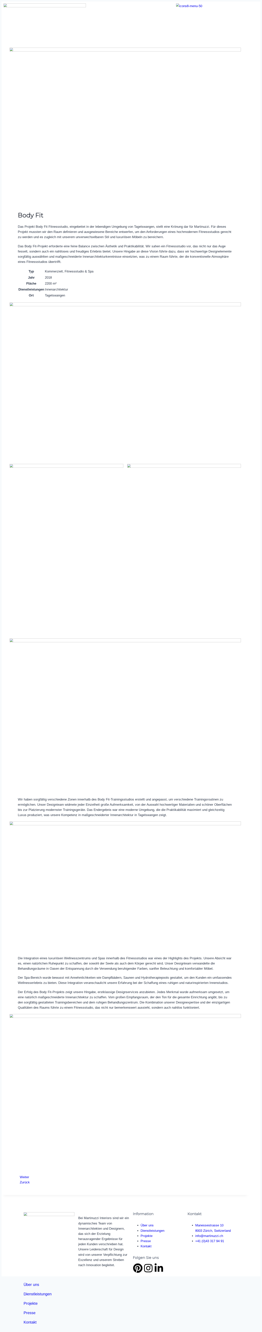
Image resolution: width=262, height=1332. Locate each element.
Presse (29, 1313)
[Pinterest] (138, 1268)
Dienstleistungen (38, 1294)
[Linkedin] (159, 1268)
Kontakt (30, 1322)
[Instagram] (148, 1268)
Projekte (31, 1303)
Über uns (31, 1284)
